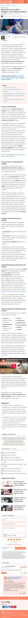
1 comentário (18, 13)
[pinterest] (15, 607)
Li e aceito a (7, 548)
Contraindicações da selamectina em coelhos (14, 97)
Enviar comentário (20, 548)
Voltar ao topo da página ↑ (14, 598)
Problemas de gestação (8, 438)
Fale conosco (4, 614)
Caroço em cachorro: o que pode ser (11, 458)
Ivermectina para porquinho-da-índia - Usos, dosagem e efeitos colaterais (13, 78)
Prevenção (20, 441)
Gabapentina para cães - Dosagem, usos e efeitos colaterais (20, 491)
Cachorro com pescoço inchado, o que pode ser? (14, 473)
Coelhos (4, 40)
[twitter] (6, 607)
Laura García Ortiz (8, 16)
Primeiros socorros (19, 444)
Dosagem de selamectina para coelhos (15, 94)
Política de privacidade (22, 614)
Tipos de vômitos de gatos (9, 453)
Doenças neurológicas (10, 441)
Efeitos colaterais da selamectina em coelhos (14, 100)
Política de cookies (5, 616)
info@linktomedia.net (20, 558)
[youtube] (12, 607)
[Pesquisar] (26, 2)
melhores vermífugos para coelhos (17, 291)
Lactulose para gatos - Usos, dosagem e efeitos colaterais (20, 507)
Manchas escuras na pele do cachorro (12, 471)
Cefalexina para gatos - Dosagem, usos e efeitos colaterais (20, 499)
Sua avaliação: (13, 542)
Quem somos (20, 612)
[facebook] (3, 607)
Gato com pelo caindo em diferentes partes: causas (13, 461)
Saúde (8, 5)
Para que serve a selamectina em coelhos (13, 91)
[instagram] (9, 607)
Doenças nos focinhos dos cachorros (12, 469)
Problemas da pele (20, 438)
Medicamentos (12, 5)
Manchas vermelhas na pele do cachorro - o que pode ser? (14, 465)
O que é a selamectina (10, 88)
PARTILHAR (21, 2)
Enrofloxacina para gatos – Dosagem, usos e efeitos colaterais (20, 483)
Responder (4, 573)
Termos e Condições (12, 614)
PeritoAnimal (3, 5)
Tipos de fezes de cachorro (9, 455)
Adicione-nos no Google (21, 37)
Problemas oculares (8, 444)
